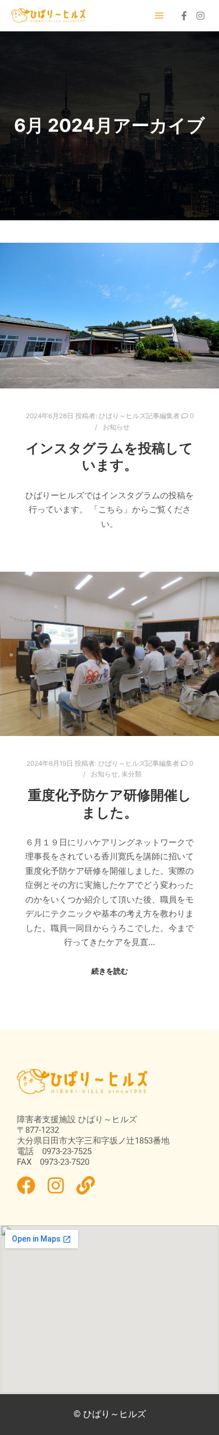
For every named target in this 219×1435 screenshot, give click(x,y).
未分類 (131, 774)
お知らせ (116, 427)
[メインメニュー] (159, 15)
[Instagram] (200, 15)
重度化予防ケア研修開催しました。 (109, 804)
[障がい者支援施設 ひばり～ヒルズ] (48, 15)
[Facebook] (184, 15)
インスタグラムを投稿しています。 (109, 457)
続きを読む (110, 970)
